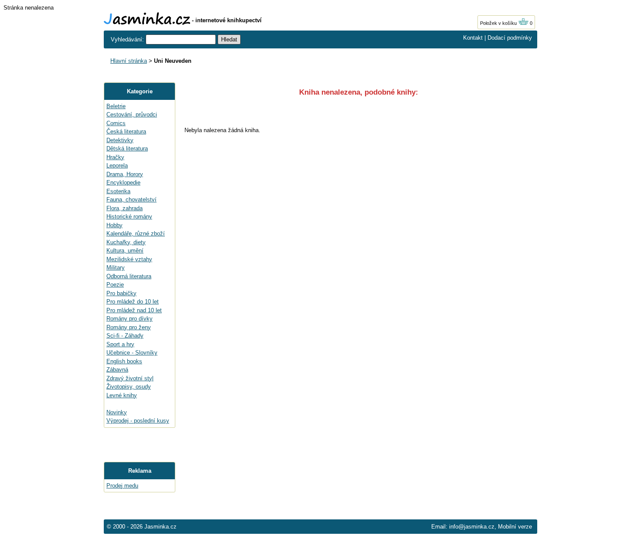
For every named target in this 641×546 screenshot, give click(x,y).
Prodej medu (122, 485)
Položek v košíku (499, 23)
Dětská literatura (127, 148)
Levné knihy (121, 395)
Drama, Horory (124, 174)
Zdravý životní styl (129, 378)
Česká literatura (126, 131)
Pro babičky (121, 293)
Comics (116, 123)
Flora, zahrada (124, 208)
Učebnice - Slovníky (131, 352)
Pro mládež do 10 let (132, 301)
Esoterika (118, 191)
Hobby (114, 225)
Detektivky (119, 140)
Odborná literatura (128, 276)
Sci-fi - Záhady (124, 335)
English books (124, 361)
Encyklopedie (123, 182)
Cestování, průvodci (131, 114)
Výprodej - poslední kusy (137, 420)
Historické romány (129, 216)
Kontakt (473, 37)
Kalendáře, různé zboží (135, 233)
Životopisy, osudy (128, 386)
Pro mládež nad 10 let (134, 310)
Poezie (115, 284)
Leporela (117, 165)
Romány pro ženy (128, 327)
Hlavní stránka (128, 61)
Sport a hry (120, 344)
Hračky (115, 157)
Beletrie (116, 106)
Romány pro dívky (129, 318)
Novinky (116, 412)
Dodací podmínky (510, 37)
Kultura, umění (124, 250)
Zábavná (117, 369)
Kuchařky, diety (126, 242)
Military (115, 267)
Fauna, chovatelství (131, 199)
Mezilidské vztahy (129, 259)
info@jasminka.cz (471, 526)
